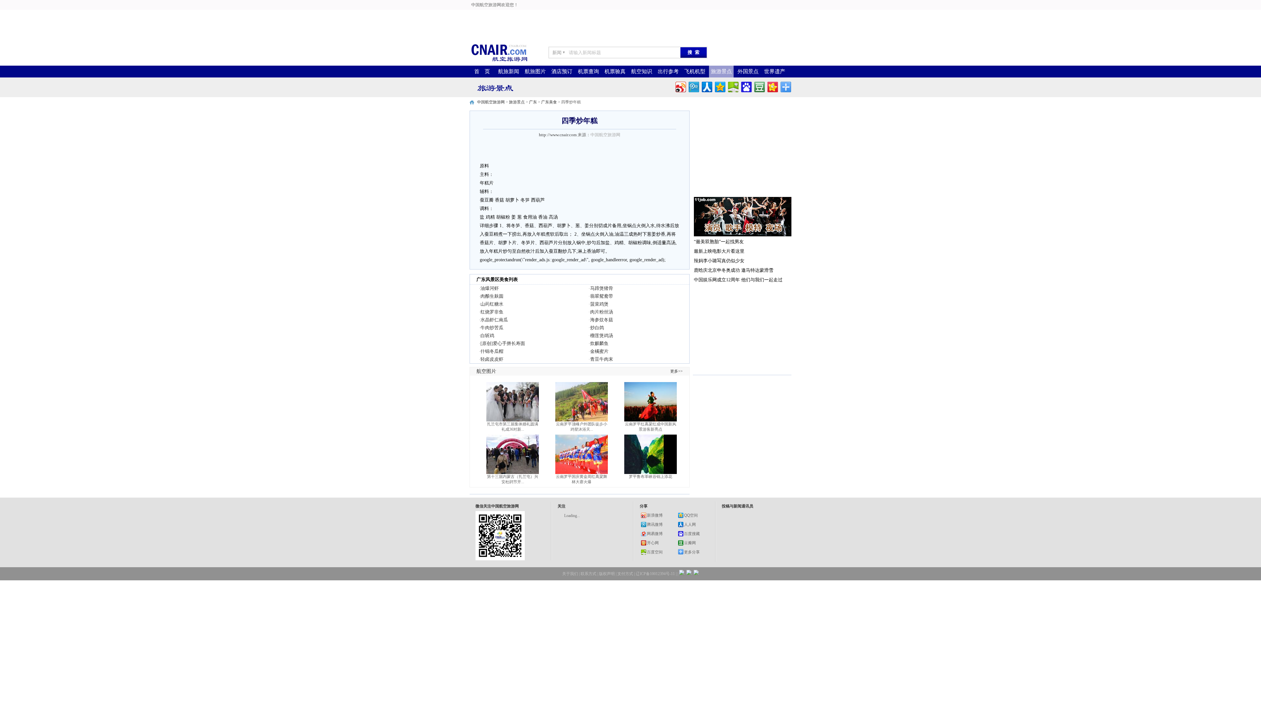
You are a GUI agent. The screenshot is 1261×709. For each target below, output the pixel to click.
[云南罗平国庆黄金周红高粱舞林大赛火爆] (581, 472)
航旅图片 (535, 71)
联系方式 (588, 573)
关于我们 (570, 573)
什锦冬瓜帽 (491, 351)
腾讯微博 (655, 524)
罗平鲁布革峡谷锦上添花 (650, 476)
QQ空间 (691, 515)
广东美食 (549, 102)
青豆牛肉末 (601, 359)
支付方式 (625, 573)
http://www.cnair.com (558, 134)
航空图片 (486, 371)
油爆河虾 (489, 288)
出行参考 (668, 71)
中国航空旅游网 (491, 102)
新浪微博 (655, 515)
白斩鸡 (487, 335)
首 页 (482, 71)
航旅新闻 (508, 71)
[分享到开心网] (772, 86)
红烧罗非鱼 (491, 312)
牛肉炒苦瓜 (491, 327)
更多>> (676, 371)
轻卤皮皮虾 (491, 359)
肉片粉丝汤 (601, 312)
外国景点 (748, 71)
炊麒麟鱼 (599, 343)
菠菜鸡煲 (599, 304)
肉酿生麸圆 (491, 296)
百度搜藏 (692, 533)
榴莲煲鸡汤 (601, 335)
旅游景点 (721, 71)
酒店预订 (561, 71)
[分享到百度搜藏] (746, 86)
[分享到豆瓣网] (759, 86)
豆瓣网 (690, 543)
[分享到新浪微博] (680, 86)
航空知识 (641, 71)
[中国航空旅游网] (499, 60)
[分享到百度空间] (733, 86)
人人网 (690, 524)
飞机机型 (694, 71)
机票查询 (588, 71)
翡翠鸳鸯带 (601, 296)
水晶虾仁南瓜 (494, 319)
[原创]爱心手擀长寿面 (502, 343)
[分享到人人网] (706, 86)
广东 (533, 102)
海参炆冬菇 (601, 319)
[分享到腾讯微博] (693, 86)
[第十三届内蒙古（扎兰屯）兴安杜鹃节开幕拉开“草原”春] (512, 472)
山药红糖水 (491, 304)
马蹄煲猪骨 (601, 288)
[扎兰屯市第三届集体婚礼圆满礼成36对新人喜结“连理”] (512, 420)
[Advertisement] (477, 15)
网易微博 (655, 533)
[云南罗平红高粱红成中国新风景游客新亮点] (650, 420)
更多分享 (692, 552)
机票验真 (615, 71)
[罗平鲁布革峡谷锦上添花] (650, 472)
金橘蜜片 (599, 351)
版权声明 (607, 573)
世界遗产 (774, 71)
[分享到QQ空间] (720, 86)
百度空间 (655, 552)
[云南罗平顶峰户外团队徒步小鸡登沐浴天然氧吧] (581, 420)
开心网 (653, 543)
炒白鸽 (597, 327)
